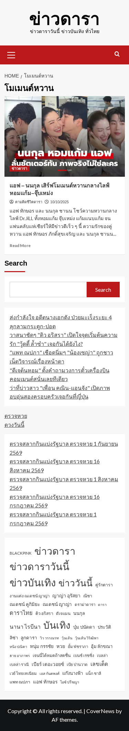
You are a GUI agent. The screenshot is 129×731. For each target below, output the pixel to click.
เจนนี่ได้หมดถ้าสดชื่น (52, 655)
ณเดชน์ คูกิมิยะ (25, 604)
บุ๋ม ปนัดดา (84, 627)
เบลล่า (102, 655)
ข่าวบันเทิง (33, 582)
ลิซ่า (14, 637)
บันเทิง (57, 625)
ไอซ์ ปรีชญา (69, 682)
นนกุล (79, 613)
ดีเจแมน (63, 613)
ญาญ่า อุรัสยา (66, 595)
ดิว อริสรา (44, 613)
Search (15, 263)
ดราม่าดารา (85, 604)
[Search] (117, 54)
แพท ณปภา (20, 681)
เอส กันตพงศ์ (50, 673)
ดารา (102, 604)
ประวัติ (104, 627)
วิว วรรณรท (49, 638)
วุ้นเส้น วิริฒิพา (86, 638)
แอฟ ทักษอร (45, 681)
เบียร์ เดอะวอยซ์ (48, 664)
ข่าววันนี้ (75, 582)
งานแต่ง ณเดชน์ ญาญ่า (30, 596)
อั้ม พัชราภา (78, 646)
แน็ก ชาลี (93, 673)
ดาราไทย (21, 612)
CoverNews (100, 711)
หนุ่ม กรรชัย (42, 646)
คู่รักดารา (104, 584)
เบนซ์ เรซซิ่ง (83, 655)
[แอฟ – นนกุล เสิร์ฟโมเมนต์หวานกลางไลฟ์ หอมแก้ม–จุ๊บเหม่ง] (64, 136)
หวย (60, 646)
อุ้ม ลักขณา (101, 646)
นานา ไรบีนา (25, 626)
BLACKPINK (21, 553)
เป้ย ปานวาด (77, 664)
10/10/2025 (59, 202)
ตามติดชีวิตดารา (28, 202)
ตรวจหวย (15, 415)
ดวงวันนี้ (14, 424)
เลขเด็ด (99, 664)
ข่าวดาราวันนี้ (39, 566)
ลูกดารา (29, 637)
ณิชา (87, 595)
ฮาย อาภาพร (20, 655)
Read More (20, 245)
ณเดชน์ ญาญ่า (57, 604)
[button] (11, 54)
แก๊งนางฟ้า (72, 673)
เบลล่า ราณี (19, 664)
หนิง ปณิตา (18, 646)
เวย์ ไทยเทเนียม (23, 673)
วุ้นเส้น (67, 638)
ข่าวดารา (64, 19)
